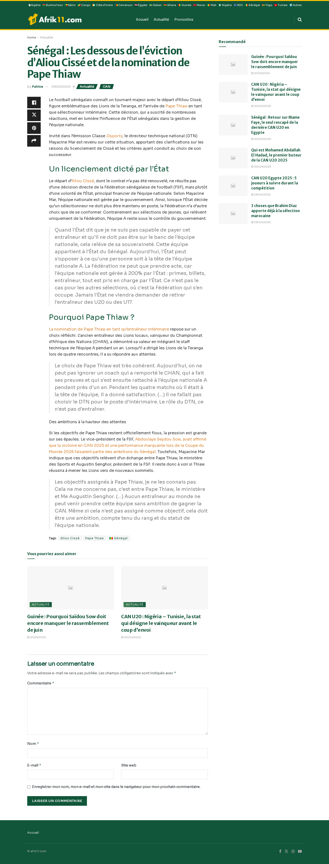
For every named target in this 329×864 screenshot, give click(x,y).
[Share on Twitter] (34, 115)
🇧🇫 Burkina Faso (52, 5)
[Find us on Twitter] (286, 851)
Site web (128, 765)
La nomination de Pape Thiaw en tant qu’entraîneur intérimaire (109, 329)
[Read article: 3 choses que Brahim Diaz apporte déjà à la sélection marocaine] (233, 213)
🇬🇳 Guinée (184, 5)
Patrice (37, 86)
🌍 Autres (295, 5)
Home (31, 37)
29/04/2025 (261, 194)
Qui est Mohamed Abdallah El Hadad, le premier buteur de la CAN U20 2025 (276, 155)
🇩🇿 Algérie (33, 5)
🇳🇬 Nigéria (225, 5)
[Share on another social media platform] (34, 141)
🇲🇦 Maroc (199, 5)
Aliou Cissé (83, 180)
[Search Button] (300, 19)
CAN (106, 86)
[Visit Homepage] (78, 19)
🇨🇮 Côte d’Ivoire (102, 5)
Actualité (161, 19)
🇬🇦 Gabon (155, 5)
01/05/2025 (37, 637)
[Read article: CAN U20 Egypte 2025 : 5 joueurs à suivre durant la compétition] (233, 185)
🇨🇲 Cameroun (123, 5)
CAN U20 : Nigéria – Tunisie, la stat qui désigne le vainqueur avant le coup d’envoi (161, 623)
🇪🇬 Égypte (140, 5)
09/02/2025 (61, 86)
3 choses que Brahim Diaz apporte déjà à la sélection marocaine (275, 210)
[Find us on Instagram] (293, 851)
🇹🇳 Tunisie (280, 5)
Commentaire (40, 683)
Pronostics (183, 19)
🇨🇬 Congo (84, 5)
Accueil (142, 19)
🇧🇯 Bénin (70, 5)
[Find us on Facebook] (280, 851)
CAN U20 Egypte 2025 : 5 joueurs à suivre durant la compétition (274, 183)
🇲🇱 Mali (211, 5)
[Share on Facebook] (34, 102)
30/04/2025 (132, 637)
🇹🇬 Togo (267, 5)
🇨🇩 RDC (238, 5)
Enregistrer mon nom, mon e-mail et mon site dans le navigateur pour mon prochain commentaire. (116, 787)
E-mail (34, 765)
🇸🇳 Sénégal (252, 5)
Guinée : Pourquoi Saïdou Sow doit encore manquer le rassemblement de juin (68, 623)
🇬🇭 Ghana (170, 5)
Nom (33, 743)
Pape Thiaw (176, 106)
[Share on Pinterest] (34, 128)
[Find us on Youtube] (300, 851)
